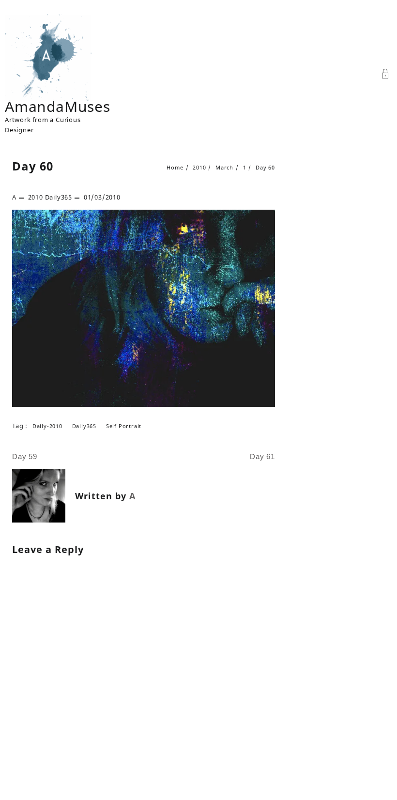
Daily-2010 (47, 426)
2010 (35, 197)
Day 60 (32, 166)
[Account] (385, 74)
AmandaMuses (57, 106)
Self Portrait (123, 426)
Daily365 (58, 197)
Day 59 (24, 456)
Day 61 (262, 456)
